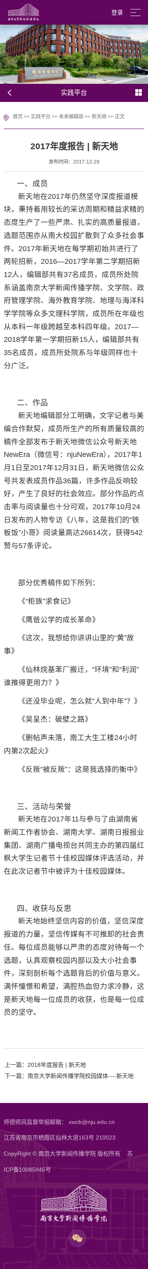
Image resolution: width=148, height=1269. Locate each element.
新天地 (99, 117)
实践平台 (41, 117)
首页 (18, 117)
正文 (120, 117)
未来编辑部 (71, 117)
